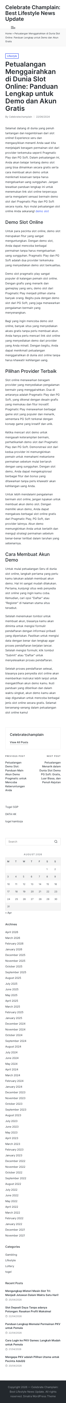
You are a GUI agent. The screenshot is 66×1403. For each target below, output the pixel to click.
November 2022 (15, 1166)
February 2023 (14, 1149)
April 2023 (11, 1138)
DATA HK (10, 814)
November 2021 (15, 1235)
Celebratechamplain (27, 734)
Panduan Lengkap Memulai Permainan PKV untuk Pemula (32, 1326)
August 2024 (13, 1046)
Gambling (11, 1254)
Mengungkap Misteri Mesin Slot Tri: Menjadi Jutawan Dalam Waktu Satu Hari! (32, 1293)
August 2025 (13, 978)
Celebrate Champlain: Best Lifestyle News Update (32, 13)
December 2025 (15, 955)
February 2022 (14, 1218)
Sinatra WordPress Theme (39, 1396)
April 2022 (11, 1206)
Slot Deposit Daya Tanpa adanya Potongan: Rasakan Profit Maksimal (28, 1309)
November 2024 (15, 1029)
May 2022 (11, 1201)
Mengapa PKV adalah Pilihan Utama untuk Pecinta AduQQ (32, 1359)
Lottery (9, 1266)
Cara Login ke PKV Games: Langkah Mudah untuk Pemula (32, 1342)
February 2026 (14, 943)
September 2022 (15, 1178)
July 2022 (11, 1189)
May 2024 (11, 1063)
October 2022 (13, 1172)
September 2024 (15, 1041)
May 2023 (11, 1132)
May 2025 (11, 995)
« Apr (8, 912)
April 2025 (11, 1000)
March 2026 (12, 938)
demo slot (42, 211)
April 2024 (11, 1069)
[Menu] (13, 27)
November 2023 (15, 1098)
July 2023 (11, 1121)
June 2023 (12, 1126)
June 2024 (12, 1058)
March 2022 (12, 1212)
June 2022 (11, 1195)
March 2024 (12, 1075)
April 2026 (11, 932)
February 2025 (14, 1012)
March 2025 (12, 1006)
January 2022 (13, 1224)
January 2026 (13, 949)
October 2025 (13, 966)
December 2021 (15, 1229)
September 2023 (15, 1109)
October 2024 (14, 1035)
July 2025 (11, 983)
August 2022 (13, 1184)
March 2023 (12, 1144)
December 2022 (15, 1161)
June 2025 (11, 989)
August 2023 (13, 1115)
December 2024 (15, 1023)
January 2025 (13, 1018)
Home (8, 33)
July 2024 (11, 1052)
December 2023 (15, 1092)
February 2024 (14, 1081)
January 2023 (13, 1155)
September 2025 (15, 972)
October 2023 (14, 1103)
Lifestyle (12, 55)
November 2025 (15, 960)
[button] (19, 742)
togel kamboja (14, 821)
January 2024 (13, 1086)
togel (8, 1271)
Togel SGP (11, 807)
